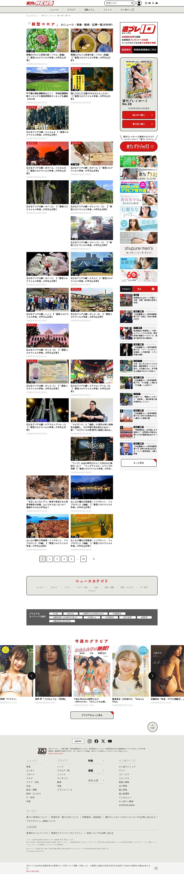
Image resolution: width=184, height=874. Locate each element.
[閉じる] (156, 868)
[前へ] (32, 676)
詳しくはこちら (32, 871)
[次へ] (152, 676)
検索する (132, 3)
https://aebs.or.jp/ (55, 753)
